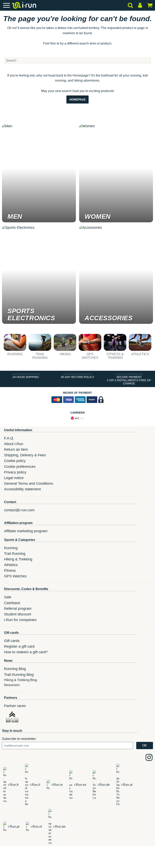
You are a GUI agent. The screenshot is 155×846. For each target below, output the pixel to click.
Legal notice (14, 478)
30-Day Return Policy (77, 377)
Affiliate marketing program (25, 531)
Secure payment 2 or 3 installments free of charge (129, 380)
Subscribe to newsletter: (19, 738)
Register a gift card (19, 646)
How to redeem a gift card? (26, 652)
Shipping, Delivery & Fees (25, 455)
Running (11, 548)
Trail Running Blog (19, 675)
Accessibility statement (22, 489)
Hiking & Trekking (18, 559)
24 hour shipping (26, 377)
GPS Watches (15, 576)
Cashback (12, 603)
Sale (7, 597)
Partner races (15, 706)
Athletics (11, 565)
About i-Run (13, 444)
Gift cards (12, 641)
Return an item (16, 449)
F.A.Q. (9, 438)
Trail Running (14, 554)
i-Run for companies (20, 620)
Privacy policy (15, 472)
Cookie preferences (20, 467)
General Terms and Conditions (28, 484)
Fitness (10, 570)
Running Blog (15, 669)
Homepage (77, 99)
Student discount (17, 614)
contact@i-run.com (19, 510)
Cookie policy (15, 461)
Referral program (17, 609)
